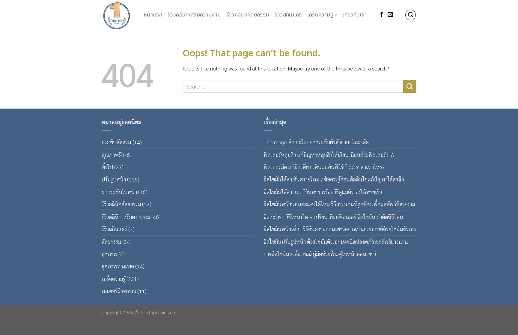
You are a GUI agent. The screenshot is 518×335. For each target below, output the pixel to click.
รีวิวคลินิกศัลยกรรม (247, 15)
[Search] (410, 15)
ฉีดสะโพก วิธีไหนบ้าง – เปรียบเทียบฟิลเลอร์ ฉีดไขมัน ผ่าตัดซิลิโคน (333, 216)
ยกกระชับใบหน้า (119, 191)
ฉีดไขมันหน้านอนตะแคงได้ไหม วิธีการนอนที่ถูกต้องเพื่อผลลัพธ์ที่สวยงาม (339, 204)
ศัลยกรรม (111, 241)
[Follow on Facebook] (381, 15)
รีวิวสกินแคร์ (288, 15)
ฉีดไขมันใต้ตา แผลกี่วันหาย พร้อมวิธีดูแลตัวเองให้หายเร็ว (322, 191)
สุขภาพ (109, 253)
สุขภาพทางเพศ (118, 266)
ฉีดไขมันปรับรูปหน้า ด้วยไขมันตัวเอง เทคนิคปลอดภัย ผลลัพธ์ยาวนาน (335, 241)
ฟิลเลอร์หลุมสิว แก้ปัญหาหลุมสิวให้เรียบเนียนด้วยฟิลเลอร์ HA (328, 154)
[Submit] (409, 86)
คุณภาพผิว (113, 154)
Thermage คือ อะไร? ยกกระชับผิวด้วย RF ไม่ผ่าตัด (316, 142)
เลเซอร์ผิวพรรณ (119, 291)
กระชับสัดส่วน (116, 142)
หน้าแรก (153, 15)
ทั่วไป (107, 166)
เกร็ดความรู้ (320, 15)
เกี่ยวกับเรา (354, 15)
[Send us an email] (390, 15)
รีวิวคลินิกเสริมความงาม (194, 15)
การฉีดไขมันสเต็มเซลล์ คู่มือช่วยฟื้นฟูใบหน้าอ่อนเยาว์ (319, 253)
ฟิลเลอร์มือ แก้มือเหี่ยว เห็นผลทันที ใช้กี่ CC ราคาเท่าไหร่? (324, 166)
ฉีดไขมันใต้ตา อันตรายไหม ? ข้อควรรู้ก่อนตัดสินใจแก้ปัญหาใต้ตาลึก (333, 179)
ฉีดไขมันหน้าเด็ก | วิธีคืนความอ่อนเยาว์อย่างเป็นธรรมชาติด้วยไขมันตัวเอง (339, 229)
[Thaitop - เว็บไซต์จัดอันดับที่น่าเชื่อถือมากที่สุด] (118, 15)
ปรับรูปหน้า (114, 179)
